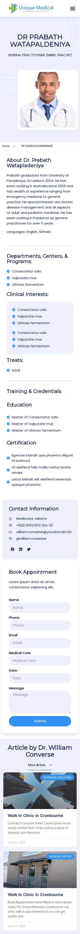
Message (16, 688)
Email (13, 635)
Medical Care (20, 652)
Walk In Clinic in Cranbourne (35, 815)
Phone (14, 617)
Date (13, 670)
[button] (73, 8)
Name (14, 599)
